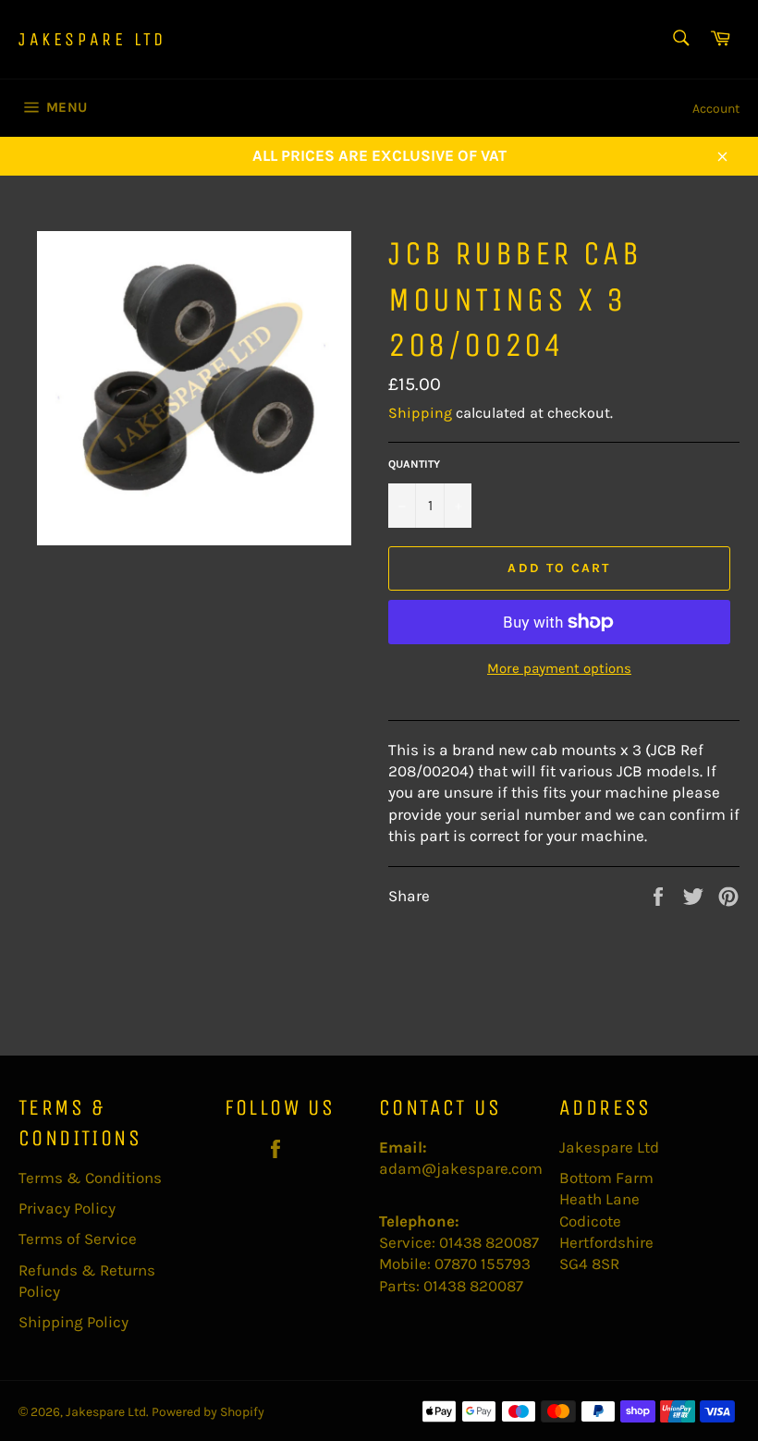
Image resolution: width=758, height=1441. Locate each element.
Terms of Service (77, 1238)
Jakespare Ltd (92, 39)
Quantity (414, 464)
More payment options (559, 668)
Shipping (420, 412)
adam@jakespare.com (461, 1168)
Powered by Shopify (208, 1412)
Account (716, 108)
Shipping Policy (73, 1322)
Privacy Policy (67, 1208)
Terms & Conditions (90, 1177)
